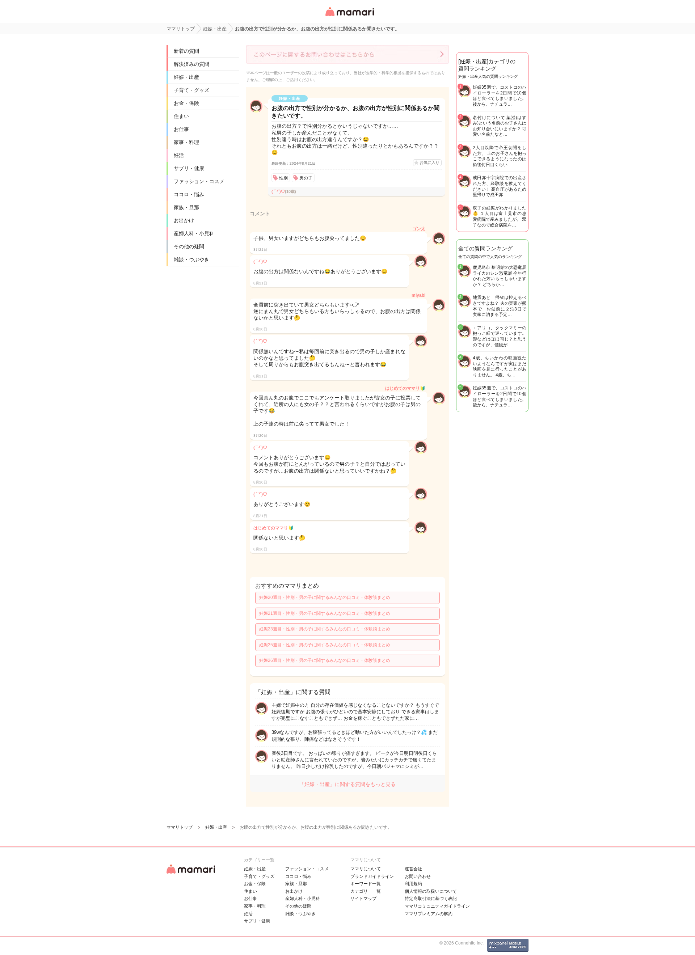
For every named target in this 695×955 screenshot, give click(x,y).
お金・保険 (186, 103)
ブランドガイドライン (372, 876)
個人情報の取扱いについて (431, 891)
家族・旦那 (186, 207)
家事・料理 (186, 142)
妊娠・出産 (186, 77)
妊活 (179, 155)
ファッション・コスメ (199, 181)
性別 (283, 178)
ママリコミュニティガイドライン (437, 906)
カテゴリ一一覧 (365, 891)
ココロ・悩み (189, 194)
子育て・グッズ (191, 90)
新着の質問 (186, 51)
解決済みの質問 (191, 64)
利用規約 (413, 883)
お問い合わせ (418, 876)
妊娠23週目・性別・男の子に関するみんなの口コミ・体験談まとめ (324, 628)
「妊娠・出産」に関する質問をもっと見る (347, 784)
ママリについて (365, 868)
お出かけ (184, 220)
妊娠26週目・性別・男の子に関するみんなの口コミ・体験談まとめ (324, 660)
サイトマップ (363, 898)
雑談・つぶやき (191, 259)
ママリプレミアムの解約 (428, 913)
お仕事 (181, 129)
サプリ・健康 (189, 168)
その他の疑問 (189, 246)
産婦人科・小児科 (194, 233)
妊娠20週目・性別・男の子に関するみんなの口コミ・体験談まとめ (324, 597)
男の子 (305, 178)
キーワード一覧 (365, 883)
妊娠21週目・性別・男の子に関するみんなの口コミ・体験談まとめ (324, 613)
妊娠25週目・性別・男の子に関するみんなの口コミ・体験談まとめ (324, 644)
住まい (181, 116)
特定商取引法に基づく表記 (431, 898)
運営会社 (413, 868)
